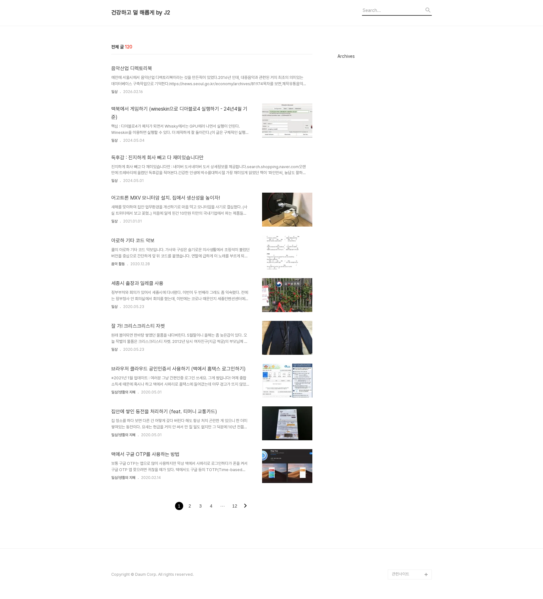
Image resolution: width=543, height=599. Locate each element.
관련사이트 (400, 574)
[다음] (245, 506)
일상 (114, 92)
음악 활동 (118, 264)
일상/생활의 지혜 (123, 392)
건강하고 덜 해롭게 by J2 (140, 12)
